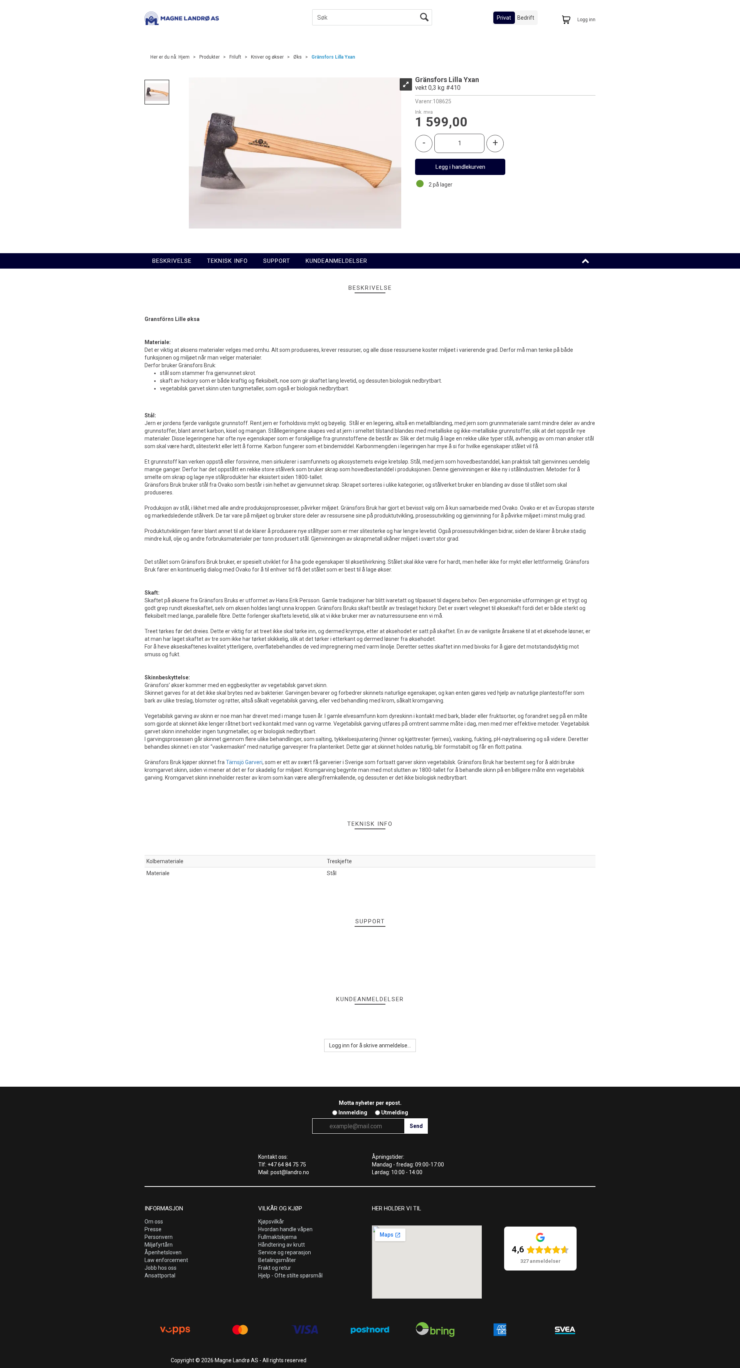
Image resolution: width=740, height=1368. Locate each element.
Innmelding (352, 1112)
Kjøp (460, 167)
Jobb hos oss (161, 1268)
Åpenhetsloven (163, 1252)
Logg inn (586, 19)
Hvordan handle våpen (285, 1229)
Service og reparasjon (284, 1252)
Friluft (235, 57)
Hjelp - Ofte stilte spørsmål (290, 1275)
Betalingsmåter (277, 1260)
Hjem (184, 57)
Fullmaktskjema (277, 1237)
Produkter (209, 57)
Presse (153, 1229)
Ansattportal (160, 1275)
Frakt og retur (274, 1268)
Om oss (154, 1221)
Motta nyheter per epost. (370, 1103)
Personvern (159, 1237)
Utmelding (394, 1112)
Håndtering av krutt (281, 1245)
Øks (297, 57)
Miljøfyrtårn (159, 1245)
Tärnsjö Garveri (244, 762)
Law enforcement (166, 1260)
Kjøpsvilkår (271, 1221)
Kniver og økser (267, 57)
